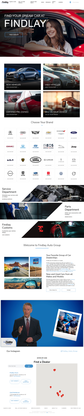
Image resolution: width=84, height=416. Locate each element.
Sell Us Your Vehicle (21, 2)
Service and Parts (33, 2)
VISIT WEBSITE (15, 381)
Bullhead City (68, 270)
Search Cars (12, 1)
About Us (54, 2)
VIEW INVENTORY (10, 138)
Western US (62, 270)
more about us (53, 290)
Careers (60, 2)
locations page (64, 269)
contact (68, 290)
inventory (72, 279)
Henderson (70, 271)
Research (48, 2)
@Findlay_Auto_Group (69, 351)
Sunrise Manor (53, 271)
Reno (58, 271)
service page (71, 284)
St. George (62, 271)
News (42, 2)
